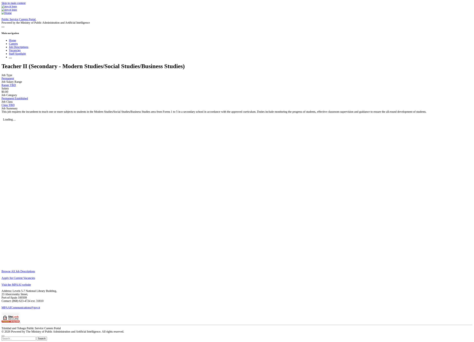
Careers (13, 43)
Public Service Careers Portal (18, 19)
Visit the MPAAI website (16, 284)
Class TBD (8, 105)
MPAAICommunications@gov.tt (20, 307)
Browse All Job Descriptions (18, 271)
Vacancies (15, 50)
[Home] (6, 13)
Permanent (7, 78)
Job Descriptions (18, 47)
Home (12, 40)
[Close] (2, 335)
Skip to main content (13, 3)
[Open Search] (10, 58)
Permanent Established (14, 98)
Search (42, 338)
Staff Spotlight (17, 53)
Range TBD (8, 85)
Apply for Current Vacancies (18, 278)
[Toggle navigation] (2, 27)
